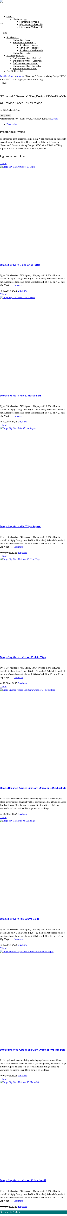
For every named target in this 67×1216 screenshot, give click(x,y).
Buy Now (5, 115)
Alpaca (54, 119)
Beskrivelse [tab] (12, 124)
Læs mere (18, 285)
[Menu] (1, 23)
